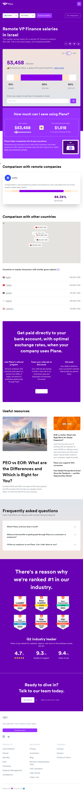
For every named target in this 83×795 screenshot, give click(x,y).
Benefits (6, 757)
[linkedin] (78, 44)
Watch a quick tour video (50, 700)
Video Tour (34, 777)
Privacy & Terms (64, 757)
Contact (60, 749)
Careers (60, 753)
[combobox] (4, 15)
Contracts (7, 766)
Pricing (33, 749)
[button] (43, 240)
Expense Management (12, 770)
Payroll (5, 753)
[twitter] (74, 44)
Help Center (35, 773)
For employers (73, 15)
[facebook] (70, 44)
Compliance (8, 775)
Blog (32, 757)
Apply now (41, 391)
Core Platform (9, 749)
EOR (4, 762)
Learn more (59, 68)
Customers (34, 753)
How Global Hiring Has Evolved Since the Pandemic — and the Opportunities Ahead (67, 473)
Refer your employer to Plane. (15, 150)
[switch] (68, 53)
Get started (27, 700)
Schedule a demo (19, 730)
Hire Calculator (36, 769)
